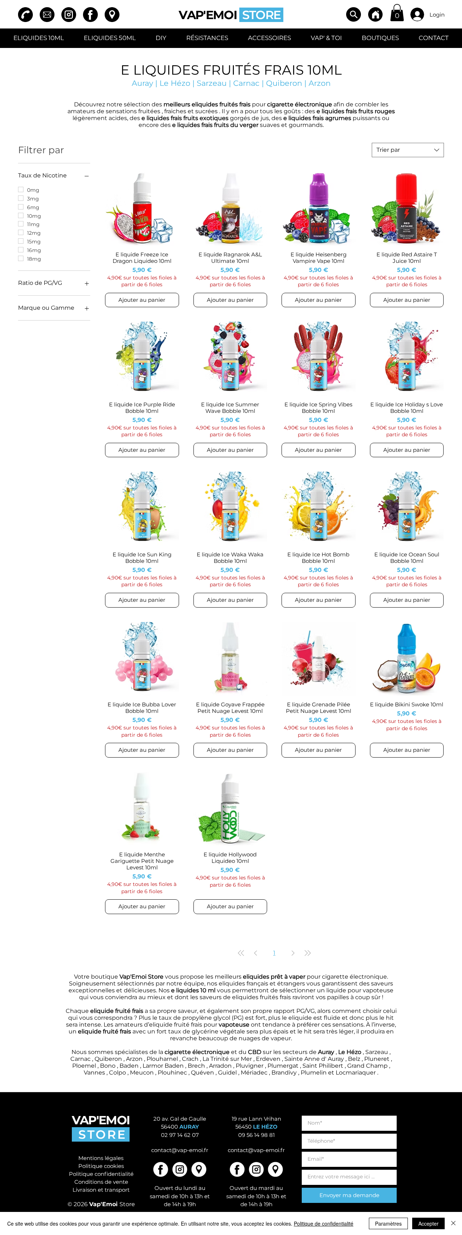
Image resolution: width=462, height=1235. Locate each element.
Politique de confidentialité (323, 1223)
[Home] (375, 14)
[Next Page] (293, 953)
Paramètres (388, 1223)
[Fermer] (453, 1223)
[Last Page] (307, 953)
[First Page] (241, 953)
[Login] (417, 14)
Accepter (428, 1223)
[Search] (353, 14)
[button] (397, 12)
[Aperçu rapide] (142, 209)
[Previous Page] (255, 953)
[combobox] (408, 150)
